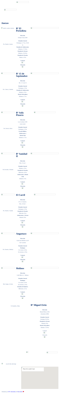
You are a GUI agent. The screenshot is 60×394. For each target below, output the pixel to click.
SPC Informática (12, 391)
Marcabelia (20, 391)
